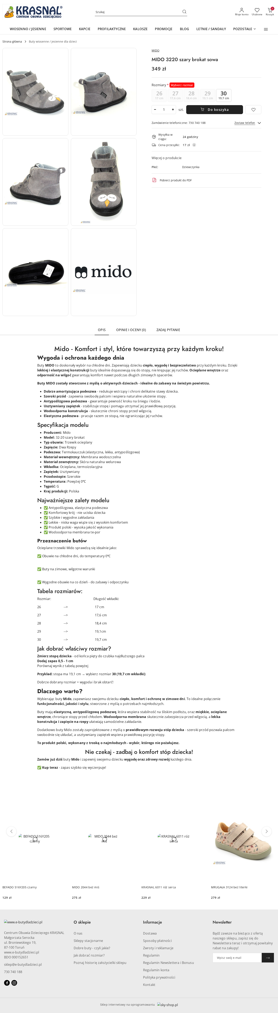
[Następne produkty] (266, 831)
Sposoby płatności (157, 940)
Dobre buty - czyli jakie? (92, 948)
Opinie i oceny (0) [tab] (131, 330)
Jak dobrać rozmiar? (89, 955)
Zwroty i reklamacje (158, 948)
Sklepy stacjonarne (88, 940)
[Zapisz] (268, 957)
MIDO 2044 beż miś (86, 887)
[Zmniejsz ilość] (155, 109)
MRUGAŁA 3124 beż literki (229, 887)
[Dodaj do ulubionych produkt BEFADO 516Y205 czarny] (62, 800)
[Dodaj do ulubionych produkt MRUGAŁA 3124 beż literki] (271, 800)
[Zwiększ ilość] (173, 109)
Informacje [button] (152, 922)
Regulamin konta (156, 970)
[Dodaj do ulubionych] (253, 109)
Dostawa (150, 933)
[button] (266, 29)
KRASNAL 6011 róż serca (158, 887)
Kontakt (149, 984)
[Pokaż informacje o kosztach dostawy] (194, 145)
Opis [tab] (102, 330)
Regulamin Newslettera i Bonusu (168, 962)
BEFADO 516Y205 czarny (19, 887)
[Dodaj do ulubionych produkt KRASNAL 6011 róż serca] (201, 800)
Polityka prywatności (159, 977)
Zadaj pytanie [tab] (168, 330)
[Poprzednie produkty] (11, 831)
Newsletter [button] (222, 922)
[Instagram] (14, 983)
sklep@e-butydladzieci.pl (23, 964)
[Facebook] (7, 983)
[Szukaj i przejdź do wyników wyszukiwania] (184, 12)
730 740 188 (13, 972)
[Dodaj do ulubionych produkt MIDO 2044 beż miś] (132, 800)
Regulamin (151, 955)
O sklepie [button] (82, 922)
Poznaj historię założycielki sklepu (100, 962)
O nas (78, 933)
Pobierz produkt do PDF (176, 180)
